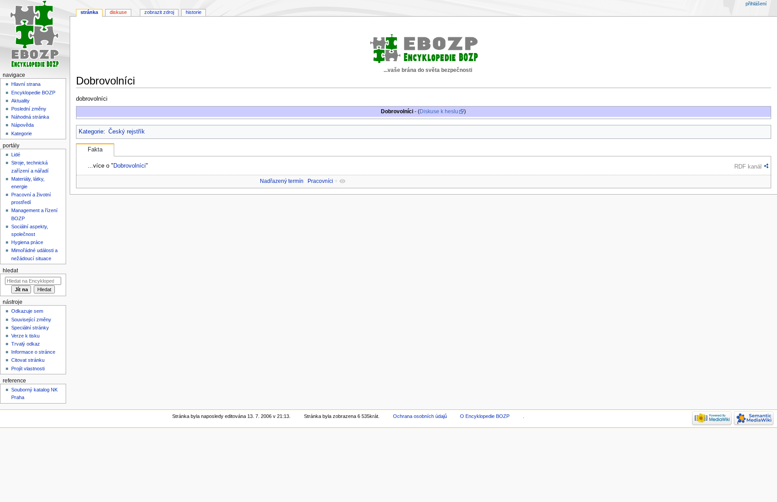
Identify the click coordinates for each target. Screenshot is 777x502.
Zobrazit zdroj (159, 12)
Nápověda (22, 125)
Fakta (95, 150)
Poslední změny (28, 108)
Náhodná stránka (30, 117)
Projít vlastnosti (28, 368)
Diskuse (118, 12)
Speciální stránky (30, 327)
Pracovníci (320, 181)
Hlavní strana (25, 84)
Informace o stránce (33, 352)
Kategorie (91, 132)
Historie (193, 12)
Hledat (10, 270)
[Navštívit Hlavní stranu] (35, 35)
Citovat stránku (28, 360)
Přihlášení (756, 3)
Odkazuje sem (27, 311)
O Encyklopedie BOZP (484, 416)
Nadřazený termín (282, 181)
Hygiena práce (27, 242)
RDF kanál (748, 166)
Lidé (15, 154)
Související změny (31, 319)
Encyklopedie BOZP (33, 92)
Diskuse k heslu (439, 111)
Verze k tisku (25, 335)
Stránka (89, 12)
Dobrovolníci (129, 165)
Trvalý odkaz (25, 344)
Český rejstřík (126, 132)
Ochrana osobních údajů (420, 416)
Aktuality (20, 100)
